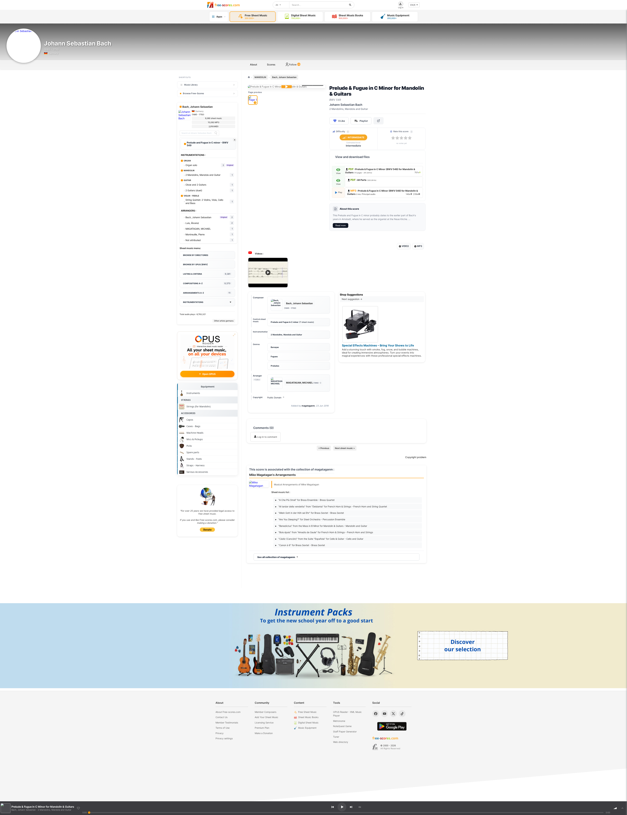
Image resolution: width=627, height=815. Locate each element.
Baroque (275, 347)
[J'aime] (78, 808)
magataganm (308, 405)
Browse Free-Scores (193, 93)
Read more (340, 225)
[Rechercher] (350, 5)
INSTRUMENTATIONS (193, 302)
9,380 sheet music (213, 118)
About (253, 64)
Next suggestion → (352, 299)
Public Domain (275, 397)
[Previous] (332, 807)
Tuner (336, 736)
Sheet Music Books (308, 717)
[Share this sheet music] (378, 120)
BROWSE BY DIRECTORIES (195, 255)
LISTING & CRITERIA (206, 274)
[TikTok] (402, 713)
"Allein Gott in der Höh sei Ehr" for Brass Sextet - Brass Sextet (309, 512)
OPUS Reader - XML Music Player (347, 714)
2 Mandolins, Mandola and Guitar (286, 334)
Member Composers (265, 712)
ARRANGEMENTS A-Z (206, 292)
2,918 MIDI (213, 126)
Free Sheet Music (307, 712)
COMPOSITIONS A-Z (206, 283)
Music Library (191, 84)
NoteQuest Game (342, 726)
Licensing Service (264, 722)
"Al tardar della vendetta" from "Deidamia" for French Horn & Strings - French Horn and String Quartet (331, 506)
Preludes (275, 366)
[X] (393, 713)
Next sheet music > (345, 448)
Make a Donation (264, 733)
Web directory (340, 742)
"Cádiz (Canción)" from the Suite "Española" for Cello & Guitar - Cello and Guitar (319, 538)
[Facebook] (375, 713)
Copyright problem (415, 457)
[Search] (215, 133)
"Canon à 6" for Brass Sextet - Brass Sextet (300, 545)
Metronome (339, 721)
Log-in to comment (267, 437)
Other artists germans (223, 321)
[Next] (351, 807)
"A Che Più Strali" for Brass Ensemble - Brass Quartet (305, 500)
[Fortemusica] (375, 747)
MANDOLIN (260, 77)
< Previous (323, 448)
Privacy (220, 733)
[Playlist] (622, 808)
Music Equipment (307, 727)
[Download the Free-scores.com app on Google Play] (392, 726)
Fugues (274, 356)
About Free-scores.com (228, 712)
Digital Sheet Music (308, 722)
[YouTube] (384, 713)
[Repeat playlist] (360, 807)
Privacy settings (224, 738)
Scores (271, 64)
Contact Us (221, 717)
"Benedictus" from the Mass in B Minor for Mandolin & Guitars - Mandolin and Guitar (321, 526)
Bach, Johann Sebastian (284, 77)
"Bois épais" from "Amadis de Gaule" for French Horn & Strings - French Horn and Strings (324, 532)
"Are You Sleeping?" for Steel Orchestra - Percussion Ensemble (310, 519)
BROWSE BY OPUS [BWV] (195, 264)
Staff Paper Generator (345, 731)
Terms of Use (223, 727)
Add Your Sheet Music (266, 717)
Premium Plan (262, 727)
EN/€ (413, 5)
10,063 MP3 (213, 122)
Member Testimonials (227, 722)
